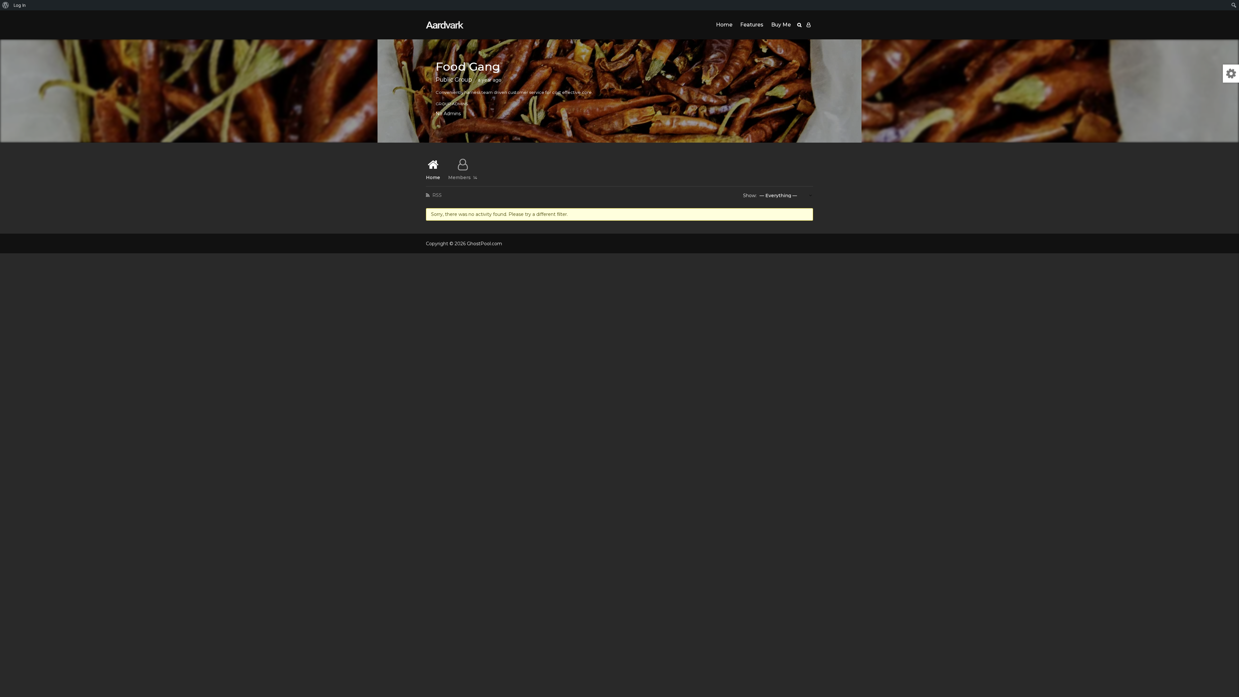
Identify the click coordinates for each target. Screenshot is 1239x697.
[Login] (808, 24)
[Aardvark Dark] (445, 25)
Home (724, 25)
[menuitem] (5, 5)
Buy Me (781, 25)
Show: (750, 195)
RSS (436, 195)
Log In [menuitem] (20, 5)
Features (751, 25)
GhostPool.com (484, 244)
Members (462, 177)
